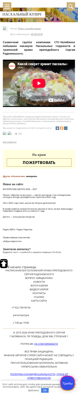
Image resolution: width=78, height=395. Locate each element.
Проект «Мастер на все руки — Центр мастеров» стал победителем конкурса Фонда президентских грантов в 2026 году (37, 196)
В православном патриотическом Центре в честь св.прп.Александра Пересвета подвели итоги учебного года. (38, 209)
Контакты (39, 293)
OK (45, 390)
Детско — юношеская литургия (19, 216)
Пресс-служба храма (29, 28)
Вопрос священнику (39, 278)
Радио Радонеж (24, 229)
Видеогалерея (39, 289)
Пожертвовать (39, 162)
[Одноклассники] (61, 128)
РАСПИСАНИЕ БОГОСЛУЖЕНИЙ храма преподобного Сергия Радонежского (39, 272)
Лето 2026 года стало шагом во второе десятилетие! (29, 202)
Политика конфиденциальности (32, 374)
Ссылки (39, 297)
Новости (39, 281)
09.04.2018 (37, 34)
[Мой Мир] (65, 128)
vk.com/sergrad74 (46, 344)
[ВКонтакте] (57, 128)
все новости (9, 142)
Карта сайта (39, 300)
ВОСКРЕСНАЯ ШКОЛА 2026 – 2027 (20, 189)
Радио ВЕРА (9, 229)
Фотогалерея (39, 285)
